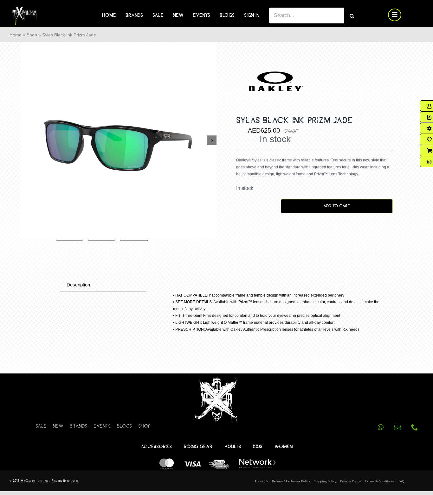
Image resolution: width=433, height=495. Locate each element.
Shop (32, 34)
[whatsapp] (380, 427)
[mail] (397, 427)
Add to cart (336, 206)
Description (78, 284)
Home (16, 34)
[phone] (415, 427)
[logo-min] (24, 8)
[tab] (78, 285)
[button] (239, 221)
